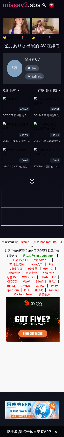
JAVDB (25, 286)
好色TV (11, 277)
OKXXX (12, 281)
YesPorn (48, 273)
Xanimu (53, 290)
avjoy (54, 286)
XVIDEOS (28, 277)
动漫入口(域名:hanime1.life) (39, 242)
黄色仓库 (44, 294)
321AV (40, 286)
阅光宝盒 (31, 273)
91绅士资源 (16, 264)
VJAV (26, 281)
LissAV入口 (20, 260)
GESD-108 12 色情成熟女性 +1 (20, 166)
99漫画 (32, 268)
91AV (39, 281)
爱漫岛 (39, 290)
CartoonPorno (24, 294)
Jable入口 (36, 264)
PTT (27, 290)
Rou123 (10, 286)
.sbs (34, 5)
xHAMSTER (48, 277)
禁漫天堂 (14, 273)
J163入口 (16, 268)
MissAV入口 (42, 260)
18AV (52, 281)
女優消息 (37, 76)
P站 (51, 264)
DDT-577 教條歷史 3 (14, 115)
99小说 (47, 268)
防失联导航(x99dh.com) (39, 255)
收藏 (34, 68)
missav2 (15, 5)
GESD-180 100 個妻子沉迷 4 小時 (22, 140)
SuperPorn (12, 290)
